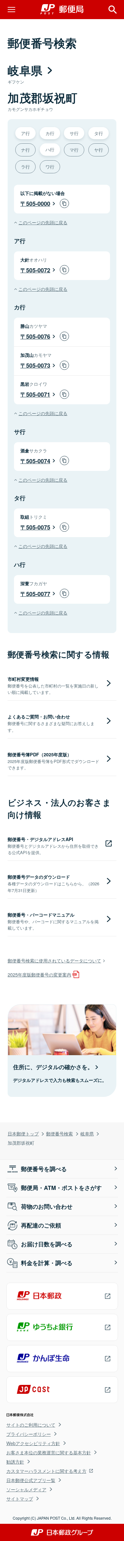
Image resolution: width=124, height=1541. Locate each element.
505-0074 (38, 461)
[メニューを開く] (11, 9)
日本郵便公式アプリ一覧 (30, 1480)
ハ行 (49, 149)
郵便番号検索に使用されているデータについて (54, 960)
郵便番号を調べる (44, 1169)
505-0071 (38, 394)
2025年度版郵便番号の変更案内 (39, 974)
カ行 (49, 133)
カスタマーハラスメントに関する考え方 (46, 1471)
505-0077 (38, 594)
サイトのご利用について (30, 1425)
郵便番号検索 (59, 1133)
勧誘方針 (15, 1461)
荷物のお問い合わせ (46, 1206)
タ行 (98, 133)
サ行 (74, 133)
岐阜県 (87, 1133)
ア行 (25, 133)
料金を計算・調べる (46, 1263)
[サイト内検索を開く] (112, 9)
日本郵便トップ (23, 1133)
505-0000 (38, 203)
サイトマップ (19, 1498)
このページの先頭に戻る (42, 222)
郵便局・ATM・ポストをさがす (61, 1188)
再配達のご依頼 (41, 1225)
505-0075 (38, 527)
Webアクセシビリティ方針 (33, 1443)
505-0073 (38, 365)
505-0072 (38, 270)
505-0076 (38, 336)
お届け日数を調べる (46, 1244)
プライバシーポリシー (28, 1434)
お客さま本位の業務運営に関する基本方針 (48, 1452)
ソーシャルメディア (26, 1489)
